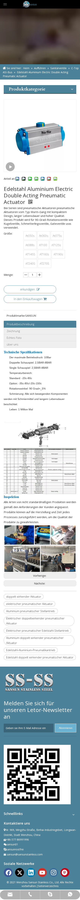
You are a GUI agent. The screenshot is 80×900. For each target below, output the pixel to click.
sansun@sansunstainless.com (25, 854)
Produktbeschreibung (20, 324)
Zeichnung (13, 331)
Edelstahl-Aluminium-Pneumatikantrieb (30, 650)
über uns (12, 344)
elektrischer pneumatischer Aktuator (29, 604)
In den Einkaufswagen (28, 299)
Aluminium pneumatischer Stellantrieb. (30, 611)
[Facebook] (8, 872)
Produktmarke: (16, 315)
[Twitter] (19, 872)
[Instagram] (53, 872)
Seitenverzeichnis (48, 886)
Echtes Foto (14, 338)
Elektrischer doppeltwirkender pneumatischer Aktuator (35, 620)
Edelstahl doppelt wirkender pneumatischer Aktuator (39, 657)
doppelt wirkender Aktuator (23, 596)
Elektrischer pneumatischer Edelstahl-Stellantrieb (37, 630)
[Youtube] (42, 872)
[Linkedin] (30, 872)
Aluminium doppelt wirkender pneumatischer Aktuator (35, 640)
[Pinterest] (64, 872)
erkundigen (27, 289)
